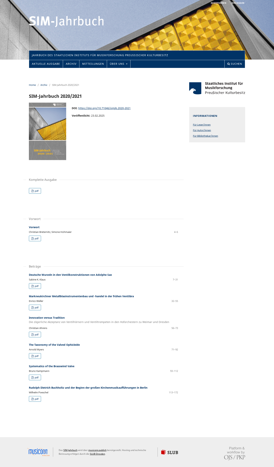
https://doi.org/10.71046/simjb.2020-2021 (104, 108)
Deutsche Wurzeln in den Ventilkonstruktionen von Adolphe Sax (70, 275)
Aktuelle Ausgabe (46, 63)
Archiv (71, 63)
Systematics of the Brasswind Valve (51, 366)
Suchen (236, 63)
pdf (36, 191)
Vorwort (34, 227)
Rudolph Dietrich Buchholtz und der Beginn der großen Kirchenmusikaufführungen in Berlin (88, 387)
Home (32, 85)
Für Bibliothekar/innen (205, 136)
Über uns (117, 63)
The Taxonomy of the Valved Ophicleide (54, 344)
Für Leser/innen (202, 124)
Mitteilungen (93, 63)
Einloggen (238, 2)
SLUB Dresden (97, 453)
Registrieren (218, 2)
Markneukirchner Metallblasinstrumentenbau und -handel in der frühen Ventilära (81, 296)
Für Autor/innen (202, 130)
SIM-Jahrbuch (70, 450)
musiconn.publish (40, 452)
